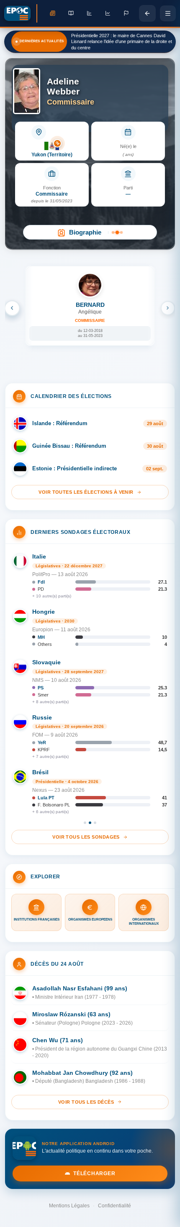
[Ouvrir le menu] (168, 13)
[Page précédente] (147, 13)
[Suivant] (168, 308)
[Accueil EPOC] (20, 13)
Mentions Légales (69, 1205)
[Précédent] (12, 308)
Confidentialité (114, 1205)
